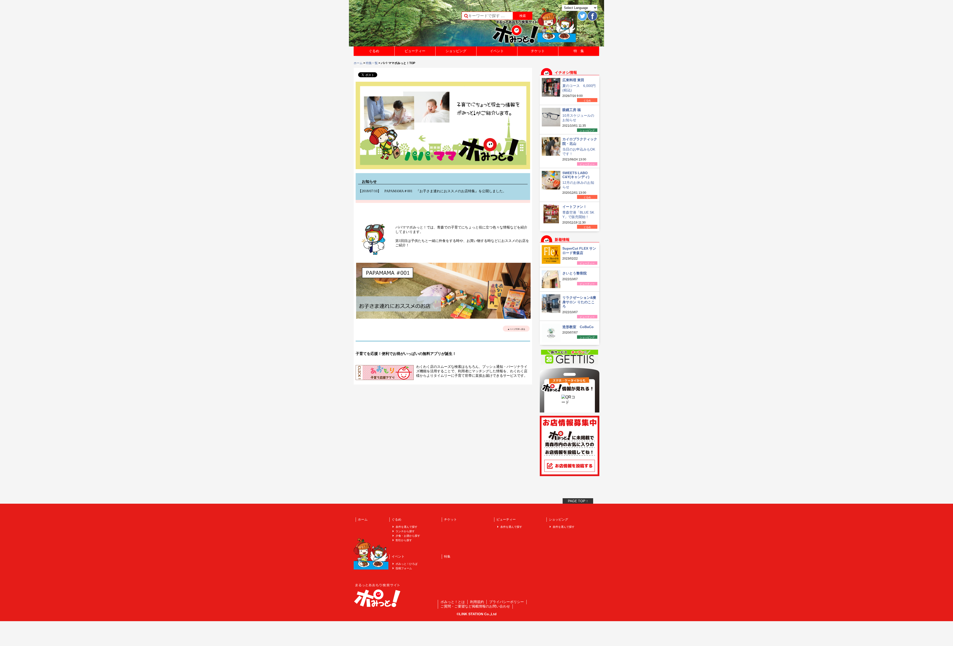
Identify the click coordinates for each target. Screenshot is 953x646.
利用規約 (477, 602)
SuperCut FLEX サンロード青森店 (579, 250)
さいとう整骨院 (574, 273)
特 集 (579, 51)
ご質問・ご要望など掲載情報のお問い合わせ (475, 606)
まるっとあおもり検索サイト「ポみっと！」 (390, 25)
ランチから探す (405, 531)
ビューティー (415, 51)
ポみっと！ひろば (406, 563)
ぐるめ (374, 51)
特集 (447, 556)
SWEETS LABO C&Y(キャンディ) (575, 175)
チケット (538, 51)
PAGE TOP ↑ (578, 501)
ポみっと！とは (453, 602)
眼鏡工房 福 (571, 110)
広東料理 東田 (573, 80)
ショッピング (455, 51)
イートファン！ (574, 207)
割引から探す (404, 540)
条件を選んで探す (406, 526)
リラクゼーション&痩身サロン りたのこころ (579, 302)
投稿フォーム (404, 568)
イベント (497, 51)
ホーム (358, 63)
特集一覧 (372, 63)
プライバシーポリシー (506, 602)
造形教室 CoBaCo (578, 327)
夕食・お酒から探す (408, 535)
